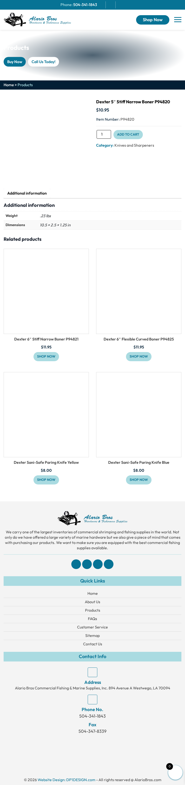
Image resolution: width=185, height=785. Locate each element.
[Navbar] (177, 19)
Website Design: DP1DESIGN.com (66, 779)
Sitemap (92, 635)
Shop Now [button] (46, 356)
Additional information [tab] (27, 193)
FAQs (92, 618)
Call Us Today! (43, 61)
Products (92, 610)
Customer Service (92, 627)
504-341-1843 (85, 4)
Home (9, 85)
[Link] (37, 19)
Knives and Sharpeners (134, 145)
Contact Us (92, 644)
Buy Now (14, 61)
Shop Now (153, 20)
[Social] (76, 564)
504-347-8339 (92, 731)
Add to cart (128, 134)
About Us (92, 601)
